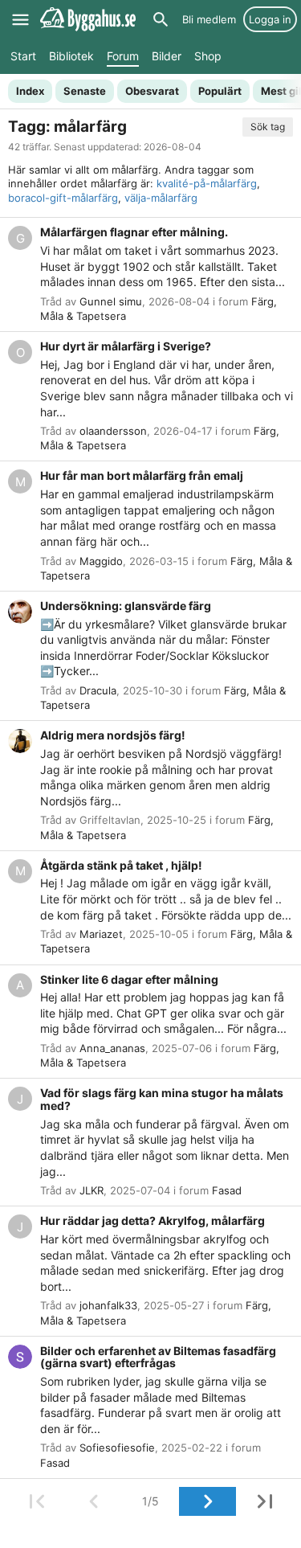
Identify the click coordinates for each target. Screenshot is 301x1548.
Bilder (166, 56)
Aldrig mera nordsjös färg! (112, 735)
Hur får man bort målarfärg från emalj (141, 475)
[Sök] (160, 19)
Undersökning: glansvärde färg (125, 605)
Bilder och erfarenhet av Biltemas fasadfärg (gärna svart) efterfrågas (158, 1357)
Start (23, 56)
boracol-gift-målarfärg (63, 197)
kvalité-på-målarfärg (207, 183)
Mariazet (101, 934)
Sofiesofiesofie (117, 1447)
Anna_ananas (112, 1048)
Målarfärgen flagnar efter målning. (134, 232)
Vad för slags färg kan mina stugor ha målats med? (161, 1099)
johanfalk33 (108, 1305)
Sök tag (267, 127)
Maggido (101, 561)
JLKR (91, 1190)
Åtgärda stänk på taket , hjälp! (121, 865)
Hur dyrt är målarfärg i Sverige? (125, 346)
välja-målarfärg (160, 197)
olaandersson (113, 430)
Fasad (227, 1190)
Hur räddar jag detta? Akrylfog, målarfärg (152, 1220)
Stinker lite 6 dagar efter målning (129, 979)
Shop (208, 56)
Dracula (97, 690)
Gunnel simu (110, 301)
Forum (123, 56)
